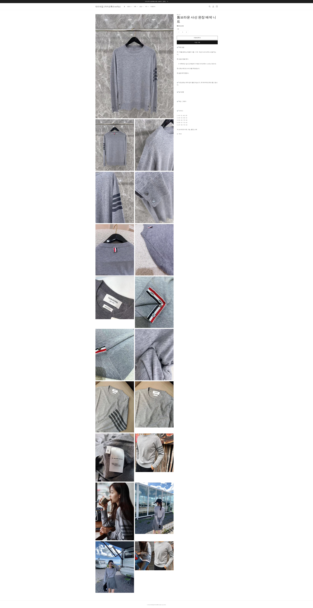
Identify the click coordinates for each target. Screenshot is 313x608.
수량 (178, 29)
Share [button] (180, 134)
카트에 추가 (197, 37)
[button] (209, 6)
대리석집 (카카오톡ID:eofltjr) (156, 604)
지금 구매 (197, 42)
